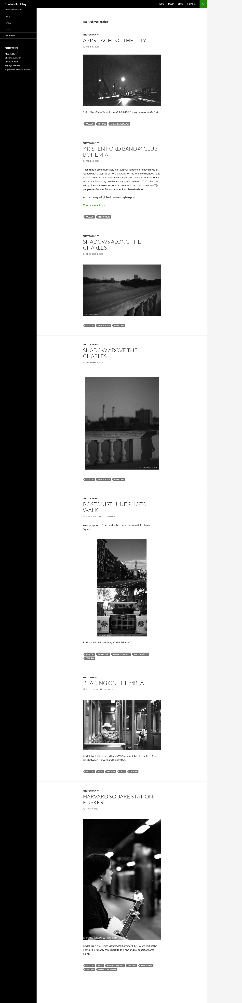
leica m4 (111, 772)
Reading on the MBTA (113, 683)
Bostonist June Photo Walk (115, 507)
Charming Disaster (13, 58)
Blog (180, 4)
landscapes (104, 325)
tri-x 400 (102, 124)
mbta (122, 772)
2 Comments (108, 516)
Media (171, 4)
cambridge (103, 654)
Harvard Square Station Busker (118, 799)
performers (104, 217)
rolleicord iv (141, 654)
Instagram (192, 4)
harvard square (121, 654)
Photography (91, 35)
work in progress (107, 969)
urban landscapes (120, 124)
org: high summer (12, 65)
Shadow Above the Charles (110, 353)
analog (90, 124)
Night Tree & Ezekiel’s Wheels (17, 69)
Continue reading (94, 205)
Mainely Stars (10, 54)
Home (161, 4)
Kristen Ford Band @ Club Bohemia (120, 151)
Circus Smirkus (11, 61)
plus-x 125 (119, 325)
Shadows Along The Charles (112, 244)
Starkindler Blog (15, 4)
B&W (100, 772)
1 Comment (108, 689)
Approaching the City (114, 40)
